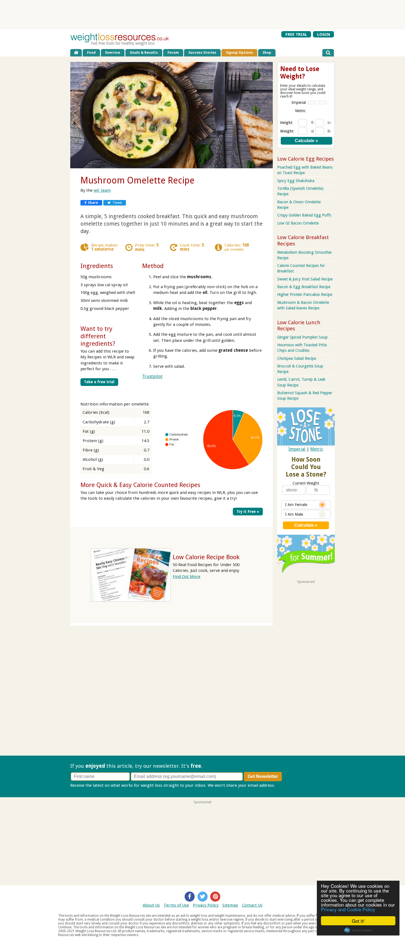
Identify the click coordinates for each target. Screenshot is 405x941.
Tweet (117, 203)
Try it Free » (248, 511)
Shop (267, 52)
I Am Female (296, 504)
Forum (173, 52)
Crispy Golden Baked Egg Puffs (304, 215)
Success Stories (202, 52)
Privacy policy (289, 785)
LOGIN (323, 34)
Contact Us (252, 905)
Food (91, 52)
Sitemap (230, 905)
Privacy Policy (205, 905)
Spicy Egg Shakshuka (295, 181)
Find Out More (186, 576)
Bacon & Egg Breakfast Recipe (303, 287)
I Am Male (294, 514)
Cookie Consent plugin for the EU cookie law (358, 930)
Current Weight (306, 483)
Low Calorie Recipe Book (206, 557)
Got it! (358, 920)
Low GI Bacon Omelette (298, 223)
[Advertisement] (202, 14)
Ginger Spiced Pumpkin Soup (302, 337)
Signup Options (239, 52)
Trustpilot (152, 376)
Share (93, 203)
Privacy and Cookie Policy (348, 909)
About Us (151, 905)
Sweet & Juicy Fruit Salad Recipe (305, 279)
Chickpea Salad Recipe (296, 358)
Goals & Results (144, 52)
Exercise (112, 52)
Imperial (298, 102)
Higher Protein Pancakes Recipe (304, 294)
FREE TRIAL (296, 34)
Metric (300, 111)
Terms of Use (176, 905)
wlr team (102, 190)
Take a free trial (99, 382)
